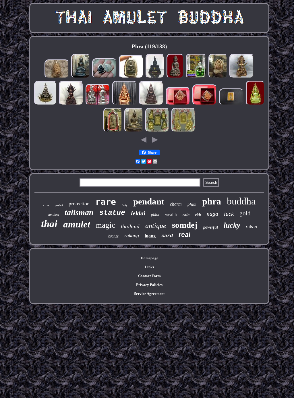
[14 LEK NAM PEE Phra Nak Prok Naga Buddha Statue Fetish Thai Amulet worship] (71, 105)
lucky (232, 225)
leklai (138, 213)
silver (252, 226)
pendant (148, 201)
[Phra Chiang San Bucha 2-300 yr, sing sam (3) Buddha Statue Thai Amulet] (81, 78)
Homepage (149, 258)
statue (112, 213)
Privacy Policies (149, 285)
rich (198, 215)
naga (212, 214)
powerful (210, 227)
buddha (241, 201)
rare (105, 202)
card (167, 236)
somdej (185, 224)
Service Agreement (149, 293)
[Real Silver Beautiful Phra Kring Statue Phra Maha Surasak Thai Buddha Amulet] (98, 105)
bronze (113, 236)
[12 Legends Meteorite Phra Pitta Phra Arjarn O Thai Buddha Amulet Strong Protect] (104, 78)
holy (124, 205)
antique (155, 225)
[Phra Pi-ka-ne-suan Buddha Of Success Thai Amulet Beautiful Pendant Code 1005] (178, 105)
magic (105, 225)
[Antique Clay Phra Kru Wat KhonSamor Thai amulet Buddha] (57, 78)
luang (150, 235)
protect (59, 205)
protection (79, 203)
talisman (79, 212)
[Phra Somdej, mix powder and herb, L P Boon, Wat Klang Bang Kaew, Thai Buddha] (113, 132)
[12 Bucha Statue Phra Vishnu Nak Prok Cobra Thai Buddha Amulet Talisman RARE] (242, 78)
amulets (53, 215)
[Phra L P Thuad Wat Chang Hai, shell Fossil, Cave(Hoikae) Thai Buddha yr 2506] (218, 78)
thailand (130, 226)
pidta (155, 214)
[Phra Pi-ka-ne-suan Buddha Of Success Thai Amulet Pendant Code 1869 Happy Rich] (205, 105)
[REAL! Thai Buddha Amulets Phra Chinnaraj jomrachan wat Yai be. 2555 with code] (255, 105)
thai (49, 223)
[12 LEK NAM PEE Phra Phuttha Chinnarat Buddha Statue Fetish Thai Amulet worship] (151, 105)
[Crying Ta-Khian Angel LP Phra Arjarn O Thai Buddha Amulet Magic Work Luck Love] (196, 78)
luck (229, 213)
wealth (171, 214)
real (184, 234)
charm (176, 204)
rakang (131, 235)
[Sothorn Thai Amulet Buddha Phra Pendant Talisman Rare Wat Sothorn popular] (155, 78)
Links (149, 267)
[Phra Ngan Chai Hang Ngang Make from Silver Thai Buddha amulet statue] (231, 105)
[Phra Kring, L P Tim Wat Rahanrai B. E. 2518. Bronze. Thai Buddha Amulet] (175, 78)
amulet (76, 224)
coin (186, 214)
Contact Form (149, 276)
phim (191, 204)
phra (211, 201)
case (46, 205)
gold (245, 213)
